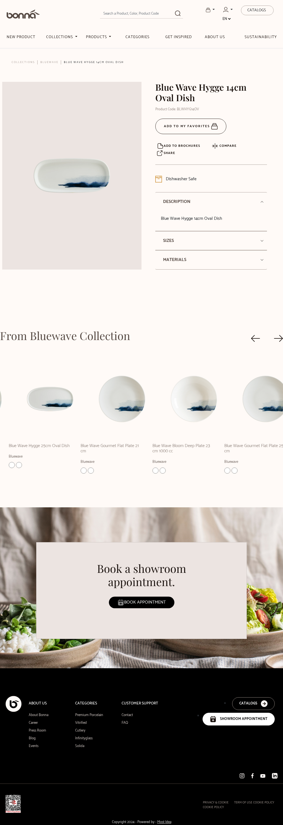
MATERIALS (174, 259)
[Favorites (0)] (210, 10)
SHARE (169, 153)
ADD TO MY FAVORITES (187, 126)
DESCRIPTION (176, 201)
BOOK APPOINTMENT (145, 602)
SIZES (168, 240)
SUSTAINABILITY (261, 37)
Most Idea (164, 822)
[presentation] (255, 338)
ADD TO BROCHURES (182, 145)
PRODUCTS (97, 37)
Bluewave (49, 62)
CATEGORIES (137, 37)
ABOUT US (215, 37)
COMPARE (227, 145)
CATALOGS (256, 10)
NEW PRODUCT (21, 37)
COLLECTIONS (60, 37)
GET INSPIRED (178, 37)
